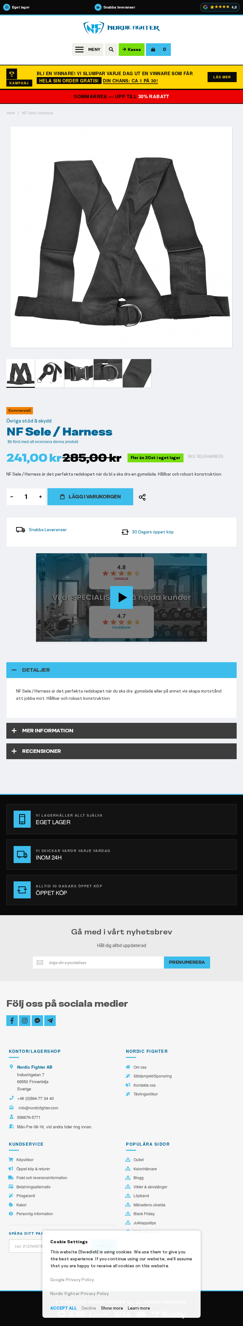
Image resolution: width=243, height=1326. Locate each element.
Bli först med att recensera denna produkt (43, 442)
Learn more (139, 1308)
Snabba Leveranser (48, 530)
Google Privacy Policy (72, 1280)
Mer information (47, 730)
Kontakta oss (145, 1085)
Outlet (139, 1159)
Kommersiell (20, 410)
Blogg (139, 1177)
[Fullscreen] (200, 636)
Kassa (134, 49)
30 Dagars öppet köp (153, 532)
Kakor (21, 1205)
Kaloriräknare (145, 1169)
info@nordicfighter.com (38, 1107)
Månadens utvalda (149, 1205)
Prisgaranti (25, 1195)
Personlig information (34, 1213)
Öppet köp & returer (33, 1169)
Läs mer (222, 77)
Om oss (140, 1067)
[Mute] (169, 636)
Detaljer (36, 670)
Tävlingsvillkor (146, 1094)
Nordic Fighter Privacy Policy (79, 1294)
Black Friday (144, 1213)
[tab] (121, 670)
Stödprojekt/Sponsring (153, 1076)
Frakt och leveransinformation (41, 1177)
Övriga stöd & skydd (29, 420)
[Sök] (111, 49)
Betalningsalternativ (33, 1187)
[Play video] (121, 597)
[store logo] (121, 28)
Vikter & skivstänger (150, 1187)
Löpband (141, 1195)
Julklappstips (145, 1223)
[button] (50, 373)
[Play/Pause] (42, 636)
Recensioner (41, 751)
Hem (11, 113)
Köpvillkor (25, 1159)
